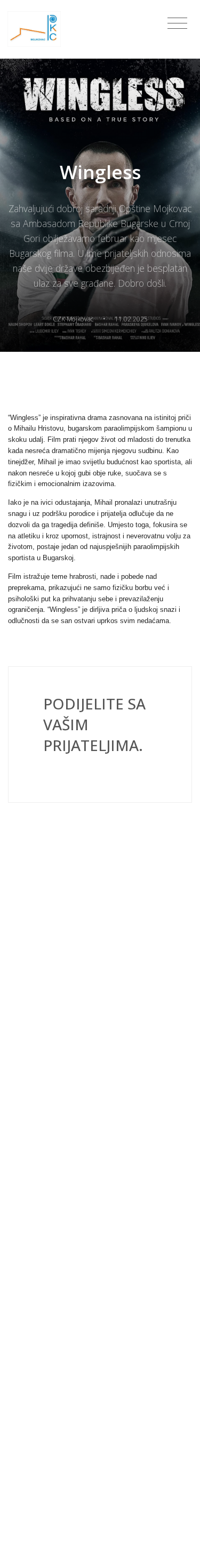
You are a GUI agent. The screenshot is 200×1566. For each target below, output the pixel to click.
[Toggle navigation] (177, 23)
